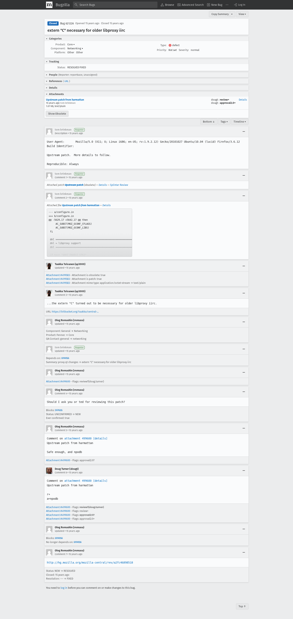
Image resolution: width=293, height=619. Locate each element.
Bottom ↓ (209, 121)
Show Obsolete (57, 113)
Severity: (184, 49)
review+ (224, 99)
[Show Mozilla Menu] (49, 5)
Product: (60, 44)
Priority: (161, 49)
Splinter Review (119, 184)
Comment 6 (61, 472)
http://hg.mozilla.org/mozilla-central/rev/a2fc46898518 (90, 562)
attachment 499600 (77, 438)
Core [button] (71, 44)
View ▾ (242, 14)
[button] (239, 5)
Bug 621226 (67, 23)
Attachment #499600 (58, 381)
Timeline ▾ (240, 121)
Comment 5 (61, 430)
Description (61, 133)
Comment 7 (61, 554)
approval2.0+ (228, 102)
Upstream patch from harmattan (65, 99)
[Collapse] (244, 131)
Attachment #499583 (58, 275)
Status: (61, 67)
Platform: (59, 52)
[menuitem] (167, 5)
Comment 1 (61, 177)
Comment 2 (61, 197)
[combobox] (115, 5)
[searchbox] (115, 5)
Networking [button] (75, 48)
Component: (58, 48)
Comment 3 (61, 295)
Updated (59, 267)
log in (64, 587)
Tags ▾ (224, 121)
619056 (65, 358)
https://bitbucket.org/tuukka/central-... (75, 311)
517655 (58, 410)
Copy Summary (220, 14)
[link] (89, 233)
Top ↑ (242, 606)
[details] (100, 438)
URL (66, 81)
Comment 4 (61, 393)
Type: (163, 45)
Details (243, 99)
